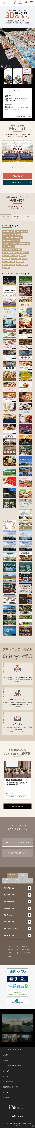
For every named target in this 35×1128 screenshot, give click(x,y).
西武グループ (7, 1097)
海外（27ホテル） (28, 881)
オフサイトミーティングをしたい (12, 237)
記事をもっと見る (17, 806)
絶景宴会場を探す (24, 243)
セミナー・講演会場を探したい (12, 249)
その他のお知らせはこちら (23, 116)
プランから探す (25, 949)
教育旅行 (22, 255)
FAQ (10, 952)
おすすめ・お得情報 (25, 953)
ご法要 (25, 258)
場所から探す (25, 946)
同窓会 (11, 234)
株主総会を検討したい (9, 252)
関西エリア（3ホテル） (22, 876)
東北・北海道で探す (8, 264)
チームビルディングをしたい (11, 240)
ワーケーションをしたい (10, 243)
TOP (10, 946)
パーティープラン (8, 231)
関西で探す (20, 261)
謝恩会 (5, 234)
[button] (31, 76)
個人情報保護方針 (8, 1081)
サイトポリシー (7, 1076)
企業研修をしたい (23, 252)
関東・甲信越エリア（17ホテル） (12, 876)
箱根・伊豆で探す (22, 264)
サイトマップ (7, 1092)
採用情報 (5, 1060)
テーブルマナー (16, 258)
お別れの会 (6, 258)
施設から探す (9, 949)
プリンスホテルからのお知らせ (12, 1065)
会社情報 (5, 1055)
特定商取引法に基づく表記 (10, 1087)
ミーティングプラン (21, 231)
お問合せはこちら (17, 176)
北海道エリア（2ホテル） (17, 881)
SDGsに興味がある (8, 246)
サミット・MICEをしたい (10, 255)
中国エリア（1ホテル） (7, 881)
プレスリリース (7, 1071)
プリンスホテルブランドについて (12, 1049)
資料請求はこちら (17, 182)
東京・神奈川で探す (8, 261)
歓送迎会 (17, 234)
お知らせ (10, 956)
